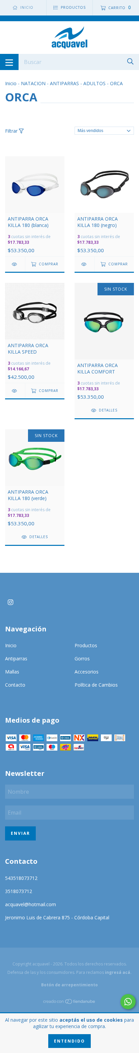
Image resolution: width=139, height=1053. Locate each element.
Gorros (82, 658)
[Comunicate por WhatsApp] (128, 1001)
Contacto (15, 685)
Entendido (69, 1041)
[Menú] (9, 62)
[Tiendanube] (69, 1002)
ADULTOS (94, 83)
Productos (86, 645)
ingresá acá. (118, 972)
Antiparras (16, 658)
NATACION (33, 83)
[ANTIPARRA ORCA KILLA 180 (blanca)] (15, 264)
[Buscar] (130, 61)
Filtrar (12, 131)
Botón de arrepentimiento (69, 985)
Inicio (11, 83)
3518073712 (18, 891)
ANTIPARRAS (64, 83)
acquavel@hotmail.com (30, 904)
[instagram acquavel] (10, 602)
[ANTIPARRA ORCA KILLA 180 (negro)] (84, 264)
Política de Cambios (96, 685)
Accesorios (87, 671)
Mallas (12, 671)
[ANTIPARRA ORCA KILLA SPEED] (15, 390)
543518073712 (21, 878)
